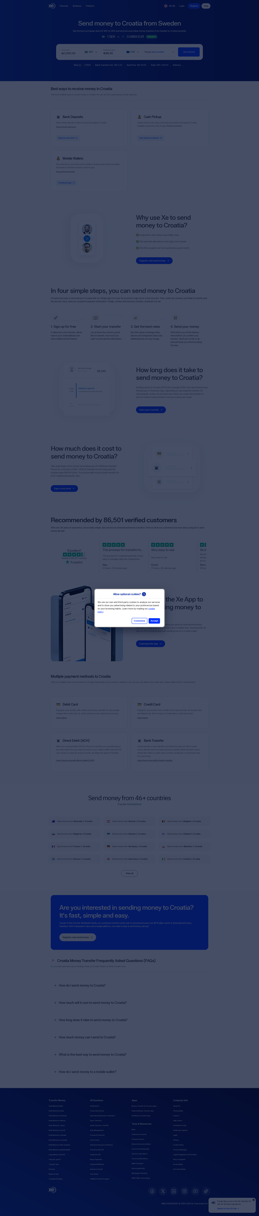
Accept (154, 621)
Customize (139, 621)
